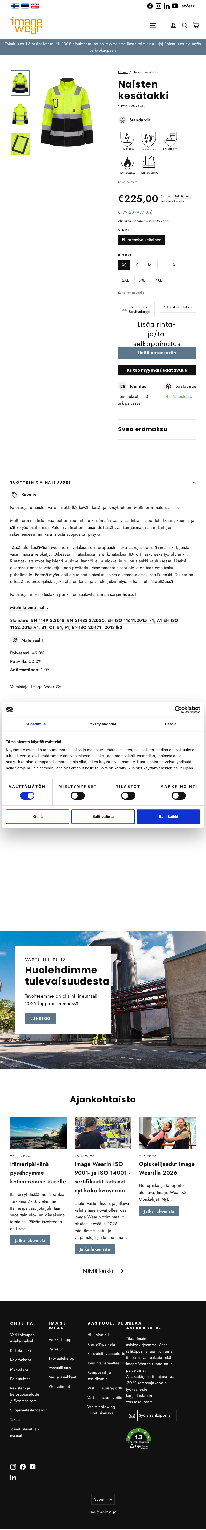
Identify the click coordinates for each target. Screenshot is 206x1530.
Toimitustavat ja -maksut (24, 1432)
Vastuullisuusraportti (103, 1388)
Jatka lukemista (30, 1240)
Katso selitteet (127, 182)
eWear (188, 6)
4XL (158, 280)
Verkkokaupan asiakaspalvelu (22, 1338)
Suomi (99, 1499)
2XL (125, 280)
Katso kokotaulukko (131, 292)
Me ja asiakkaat (62, 1377)
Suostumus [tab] (36, 724)
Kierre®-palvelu (101, 1344)
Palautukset (20, 1379)
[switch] (78, 796)
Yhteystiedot (59, 1386)
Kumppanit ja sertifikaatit (99, 1375)
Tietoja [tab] (170, 724)
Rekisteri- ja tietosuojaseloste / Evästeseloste (24, 1394)
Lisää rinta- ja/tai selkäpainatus (157, 334)
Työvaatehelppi (62, 1358)
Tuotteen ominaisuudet (40, 482)
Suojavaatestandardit (25, 1410)
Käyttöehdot (20, 1360)
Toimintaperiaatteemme (103, 1363)
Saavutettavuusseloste (103, 1353)
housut (129, 594)
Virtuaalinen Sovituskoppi (139, 309)
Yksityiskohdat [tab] (103, 724)
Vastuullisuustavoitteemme (103, 1397)
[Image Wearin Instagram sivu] (158, 6)
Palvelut (56, 1349)
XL (175, 265)
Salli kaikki (168, 816)
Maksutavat (19, 1369)
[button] (185, 25)
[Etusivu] (26, 25)
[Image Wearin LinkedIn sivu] (167, 6)
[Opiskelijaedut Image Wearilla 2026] (167, 1133)
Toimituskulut (183, 196)
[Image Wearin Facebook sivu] (150, 6)
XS (124, 265)
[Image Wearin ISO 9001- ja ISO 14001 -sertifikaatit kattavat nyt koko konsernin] (103, 1133)
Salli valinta (103, 816)
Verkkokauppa (61, 1339)
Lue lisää (40, 1018)
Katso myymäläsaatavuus (157, 370)
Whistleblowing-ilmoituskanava (101, 1410)
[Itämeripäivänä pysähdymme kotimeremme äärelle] (38, 1133)
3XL (141, 280)
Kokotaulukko (181, 307)
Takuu (15, 1420)
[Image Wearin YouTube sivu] (175, 6)
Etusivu (123, 72)
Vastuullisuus (60, 1368)
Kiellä (37, 816)
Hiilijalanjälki (99, 1335)
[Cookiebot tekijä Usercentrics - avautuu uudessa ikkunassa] (178, 709)
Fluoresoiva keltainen (142, 240)
